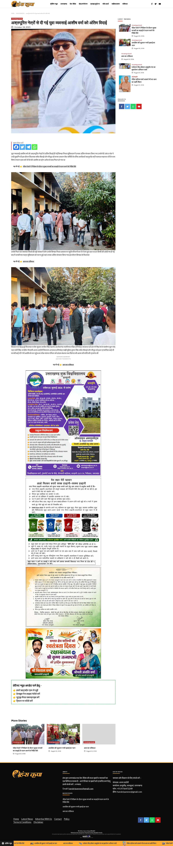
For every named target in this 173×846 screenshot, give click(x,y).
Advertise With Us (43, 819)
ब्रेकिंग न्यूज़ (54, 4)
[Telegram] (28, 147)
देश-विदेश (73, 4)
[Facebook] (16, 147)
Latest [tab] (120, 19)
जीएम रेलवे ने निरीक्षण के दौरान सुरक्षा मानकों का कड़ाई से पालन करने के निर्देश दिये (144, 30)
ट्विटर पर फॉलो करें (24, 700)
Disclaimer (38, 822)
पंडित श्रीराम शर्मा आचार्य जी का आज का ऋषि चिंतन (117, 843)
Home (16, 819)
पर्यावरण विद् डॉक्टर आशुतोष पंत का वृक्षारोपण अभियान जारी (75, 843)
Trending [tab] (127, 19)
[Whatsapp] (34, 147)
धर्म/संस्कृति (135, 77)
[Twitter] (22, 147)
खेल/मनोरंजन (83, 4)
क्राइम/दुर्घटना (95, 4)
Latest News (27, 819)
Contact (58, 819)
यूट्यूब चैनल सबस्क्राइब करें (27, 697)
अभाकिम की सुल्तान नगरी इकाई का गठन (61, 748)
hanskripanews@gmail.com (80, 788)
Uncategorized (17, 19)
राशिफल (125, 4)
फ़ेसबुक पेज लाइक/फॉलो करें (28, 693)
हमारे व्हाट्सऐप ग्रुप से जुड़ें (27, 690)
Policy (66, 819)
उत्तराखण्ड (63, 4)
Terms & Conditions (22, 822)
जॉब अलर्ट (106, 4)
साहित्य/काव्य (116, 4)
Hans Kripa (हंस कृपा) (89, 831)
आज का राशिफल (89, 748)
